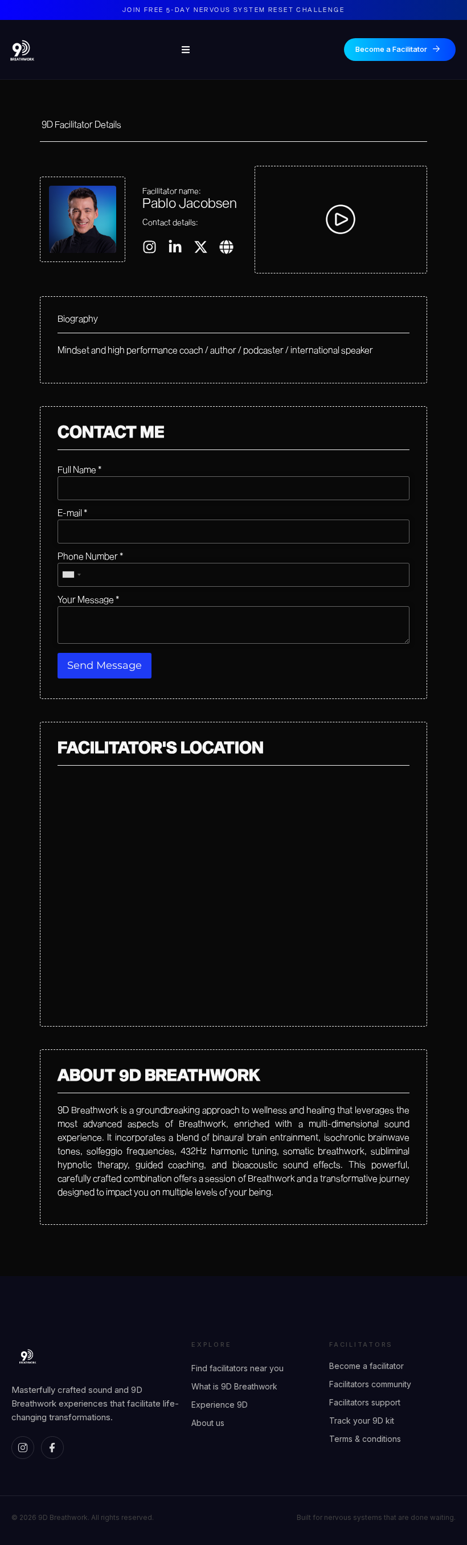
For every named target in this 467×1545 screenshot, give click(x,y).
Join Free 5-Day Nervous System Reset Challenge (233, 9)
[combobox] (71, 574)
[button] (340, 219)
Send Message (104, 665)
